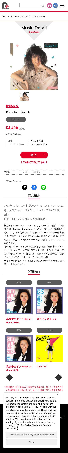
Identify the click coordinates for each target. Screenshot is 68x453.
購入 (34, 155)
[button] (9, 377)
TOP (4, 17)
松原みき (12, 106)
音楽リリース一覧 (19, 17)
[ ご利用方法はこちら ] (34, 162)
